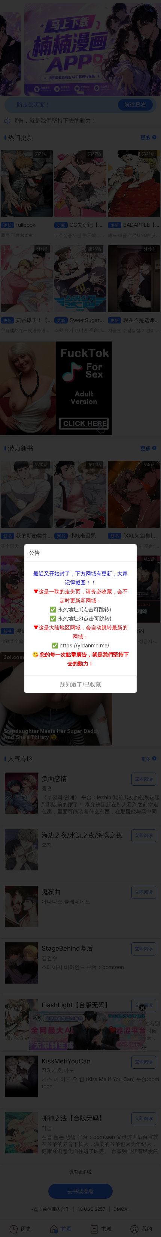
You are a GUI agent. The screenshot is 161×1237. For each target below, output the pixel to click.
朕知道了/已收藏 (80, 684)
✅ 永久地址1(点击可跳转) (80, 609)
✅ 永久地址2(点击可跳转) (81, 618)
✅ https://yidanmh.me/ (80, 645)
